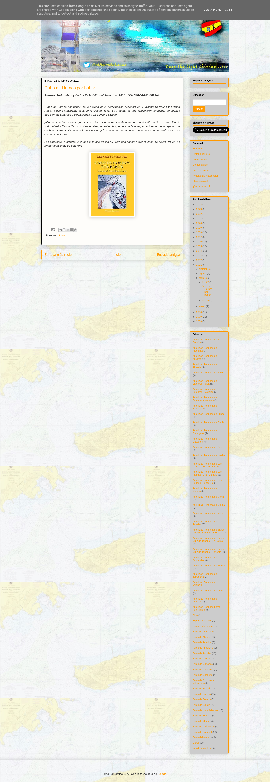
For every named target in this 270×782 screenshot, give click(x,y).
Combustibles (200, 164)
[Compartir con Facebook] (72, 230)
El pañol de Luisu (202, 620)
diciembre (204, 269)
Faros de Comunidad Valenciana (204, 682)
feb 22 (205, 282)
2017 (199, 237)
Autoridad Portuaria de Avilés (208, 372)
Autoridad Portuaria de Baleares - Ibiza (205, 382)
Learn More (212, 9)
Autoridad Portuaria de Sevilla (209, 565)
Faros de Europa (202, 694)
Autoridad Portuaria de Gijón (208, 447)
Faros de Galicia (201, 705)
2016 (199, 241)
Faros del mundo (202, 737)
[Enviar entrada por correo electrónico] (53, 229)
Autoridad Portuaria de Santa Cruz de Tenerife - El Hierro (208, 531)
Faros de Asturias (202, 653)
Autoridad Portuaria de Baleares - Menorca (205, 399)
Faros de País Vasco (204, 726)
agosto (203, 273)
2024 (199, 204)
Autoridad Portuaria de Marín (208, 496)
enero (202, 306)
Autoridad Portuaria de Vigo (208, 590)
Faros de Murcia (201, 721)
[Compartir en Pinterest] (75, 230)
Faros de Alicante (202, 637)
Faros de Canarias (203, 664)
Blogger (162, 773)
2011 (199, 264)
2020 (199, 223)
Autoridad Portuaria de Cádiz (208, 422)
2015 (199, 246)
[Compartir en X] (68, 230)
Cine (195, 615)
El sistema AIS (200, 181)
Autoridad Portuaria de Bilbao (209, 414)
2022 (199, 214)
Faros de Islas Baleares (205, 710)
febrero (203, 278)
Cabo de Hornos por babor (206, 290)
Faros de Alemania (203, 631)
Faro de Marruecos (203, 626)
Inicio (117, 255)
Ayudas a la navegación (206, 175)
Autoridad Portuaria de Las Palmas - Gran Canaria (207, 473)
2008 (199, 321)
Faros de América (202, 642)
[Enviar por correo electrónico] (60, 230)
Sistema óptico (201, 170)
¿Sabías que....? (201, 186)
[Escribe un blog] (64, 230)
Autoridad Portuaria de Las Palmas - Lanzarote (207, 481)
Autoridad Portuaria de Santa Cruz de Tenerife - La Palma (208, 539)
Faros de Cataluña (203, 675)
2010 (199, 312)
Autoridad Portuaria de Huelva (209, 455)
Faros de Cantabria (203, 669)
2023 (199, 209)
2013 (199, 255)
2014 (199, 251)
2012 (199, 260)
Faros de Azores (201, 658)
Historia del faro (201, 154)
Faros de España (202, 688)
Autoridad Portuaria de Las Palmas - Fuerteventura (207, 465)
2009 (199, 316)
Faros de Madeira (202, 715)
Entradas (197, 148)
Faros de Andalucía (203, 647)
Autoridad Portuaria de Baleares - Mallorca (205, 390)
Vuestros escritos (202, 748)
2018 (199, 232)
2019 (199, 227)
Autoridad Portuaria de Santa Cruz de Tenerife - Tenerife (208, 550)
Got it (229, 9)
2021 (199, 218)
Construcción (200, 159)
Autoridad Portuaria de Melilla (209, 505)
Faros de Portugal (202, 732)
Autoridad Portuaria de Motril (208, 513)
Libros (61, 235)
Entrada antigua (168, 255)
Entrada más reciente (60, 255)
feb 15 (205, 300)
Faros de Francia (202, 699)
